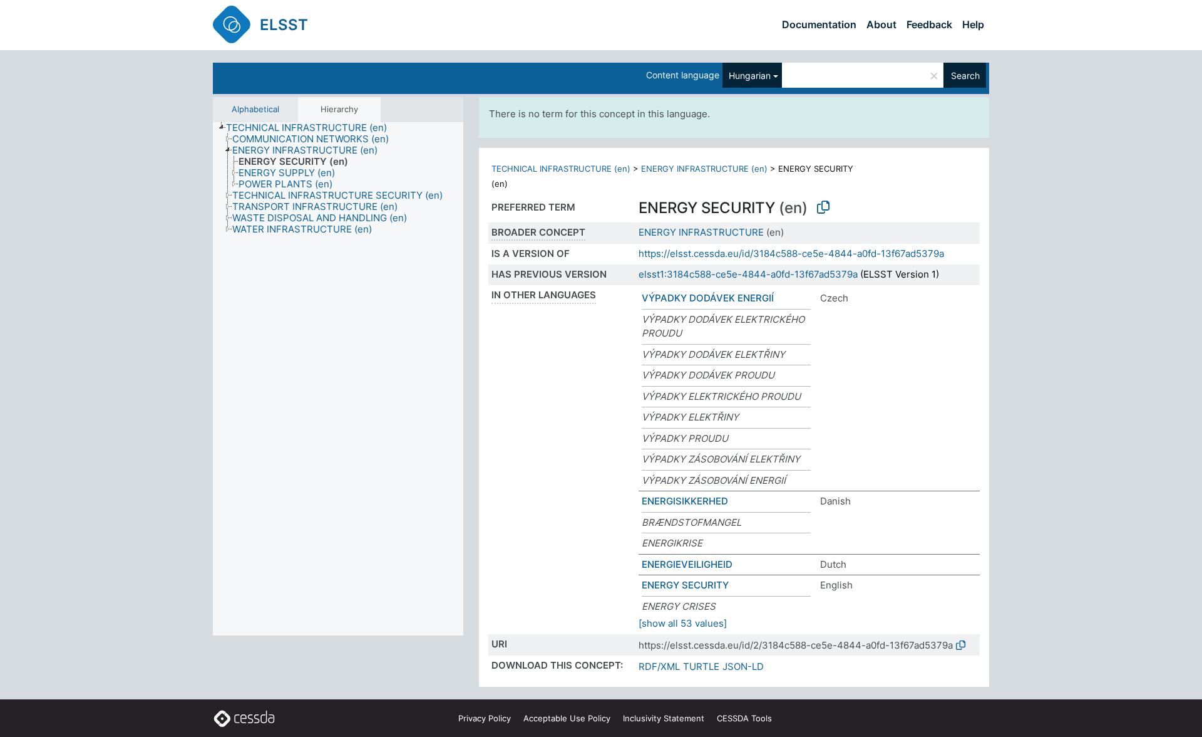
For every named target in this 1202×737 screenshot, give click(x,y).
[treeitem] (311, 127)
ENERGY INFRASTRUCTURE (701, 232)
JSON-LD (743, 666)
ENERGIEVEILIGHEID (687, 564)
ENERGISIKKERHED (685, 501)
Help (973, 24)
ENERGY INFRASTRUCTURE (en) (704, 169)
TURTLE (701, 666)
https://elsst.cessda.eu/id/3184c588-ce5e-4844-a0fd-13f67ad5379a (791, 253)
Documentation (819, 24)
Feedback (929, 24)
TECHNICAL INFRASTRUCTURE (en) (560, 169)
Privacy (484, 718)
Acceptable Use (566, 718)
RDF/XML (659, 666)
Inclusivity (663, 718)
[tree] (338, 378)
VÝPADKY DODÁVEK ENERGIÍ (708, 298)
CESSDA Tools (744, 718)
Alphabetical (255, 109)
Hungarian (750, 75)
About (881, 24)
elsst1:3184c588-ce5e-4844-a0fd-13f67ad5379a (748, 274)
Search (965, 75)
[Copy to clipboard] (823, 207)
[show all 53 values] (683, 623)
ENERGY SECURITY (685, 585)
